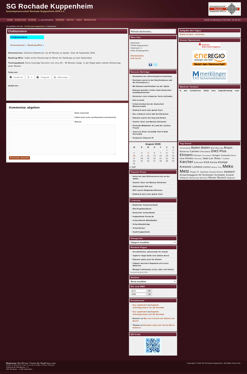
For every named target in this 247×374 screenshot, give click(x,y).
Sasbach (229, 171)
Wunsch (221, 177)
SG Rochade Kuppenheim (49, 6)
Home (10, 20)
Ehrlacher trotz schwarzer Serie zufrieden (152, 96)
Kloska (213, 162)
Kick (206, 162)
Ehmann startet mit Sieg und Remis (149, 118)
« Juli (133, 167)
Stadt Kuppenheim (141, 232)
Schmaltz (219, 175)
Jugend (32, 20)
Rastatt (212, 172)
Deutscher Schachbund (144, 213)
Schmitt (230, 175)
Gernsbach (207, 155)
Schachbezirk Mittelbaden (145, 220)
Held (182, 158)
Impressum (90, 20)
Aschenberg (185, 148)
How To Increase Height (31, 365)
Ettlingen (198, 155)
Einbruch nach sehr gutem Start (148, 110)
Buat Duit (17, 365)
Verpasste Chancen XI (143, 138)
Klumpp (223, 162)
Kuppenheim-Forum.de (143, 217)
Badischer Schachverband (145, 205)
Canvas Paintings (48, 365)
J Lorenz (225, 158)
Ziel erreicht (138, 100)
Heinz (233, 155)
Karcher (186, 162)
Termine (60, 20)
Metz (184, 171)
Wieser (212, 177)
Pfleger (193, 172)
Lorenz (207, 167)
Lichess (197, 166)
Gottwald (225, 155)
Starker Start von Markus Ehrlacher (150, 122)
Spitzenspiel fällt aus (143, 186)
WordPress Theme (26, 363)
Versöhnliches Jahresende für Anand (150, 252)
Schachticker (139, 228)
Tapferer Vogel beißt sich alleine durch (151, 256)
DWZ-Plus (218, 151)
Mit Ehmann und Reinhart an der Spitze (151, 86)
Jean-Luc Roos (212, 158)
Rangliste (20, 20)
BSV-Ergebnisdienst (142, 209)
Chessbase (205, 151)
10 (134, 156)
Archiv (70, 20)
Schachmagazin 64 (191, 175)
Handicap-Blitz (34, 45)
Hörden (189, 158)
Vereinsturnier (17, 45)
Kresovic (186, 166)
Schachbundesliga (141, 224)
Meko (228, 166)
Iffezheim (198, 158)
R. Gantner (203, 172)
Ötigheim (231, 178)
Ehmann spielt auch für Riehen (147, 260)
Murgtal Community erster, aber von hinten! (153, 270)
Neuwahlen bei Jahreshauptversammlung (152, 76)
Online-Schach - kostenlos (192, 34)
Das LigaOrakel (140, 305)
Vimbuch (184, 178)
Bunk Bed (144, 272)
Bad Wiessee (217, 148)
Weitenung (194, 178)
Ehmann (186, 155)
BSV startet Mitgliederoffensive (148, 190)
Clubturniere (46, 20)
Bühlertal (184, 151)
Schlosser (208, 175)
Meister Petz (216, 167)
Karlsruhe (198, 162)
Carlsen (194, 151)
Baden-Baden (200, 147)
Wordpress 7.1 (22, 367)
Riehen (220, 172)
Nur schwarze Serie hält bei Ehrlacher (151, 114)
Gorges (216, 155)
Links (79, 20)
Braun (228, 147)
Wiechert (204, 178)
